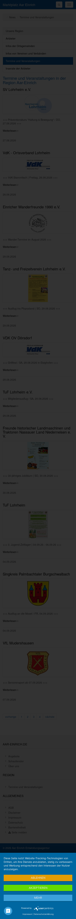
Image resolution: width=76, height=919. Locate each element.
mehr (38, 897)
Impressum (27, 914)
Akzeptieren (38, 888)
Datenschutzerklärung (43, 914)
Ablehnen (38, 877)
